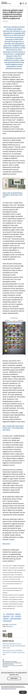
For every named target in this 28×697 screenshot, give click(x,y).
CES (12, 616)
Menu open (26, 3)
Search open (23, 3)
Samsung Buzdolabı (15, 618)
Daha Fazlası (14, 678)
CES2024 (5, 618)
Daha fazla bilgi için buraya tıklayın (8, 688)
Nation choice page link (21, 3)
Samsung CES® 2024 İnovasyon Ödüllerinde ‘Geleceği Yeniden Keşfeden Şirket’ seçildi (14, 645)
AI (3, 614)
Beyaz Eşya (6, 616)
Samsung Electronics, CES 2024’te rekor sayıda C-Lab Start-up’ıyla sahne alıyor (14, 652)
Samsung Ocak (7, 621)
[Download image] (5, 635)
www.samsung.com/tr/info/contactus (11, 665)
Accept (23, 692)
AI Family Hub (10, 614)
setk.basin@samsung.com (8, 662)
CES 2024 (18, 616)
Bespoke (18, 614)
